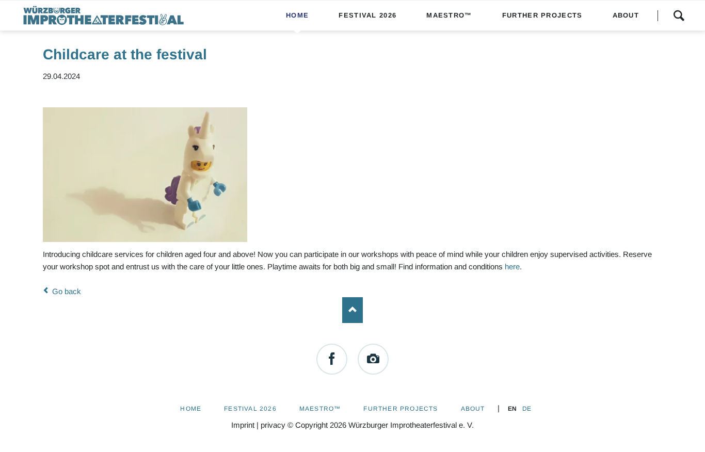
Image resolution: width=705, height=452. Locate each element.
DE (526, 408)
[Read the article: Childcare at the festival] (145, 174)
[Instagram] (373, 359)
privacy (273, 425)
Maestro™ (320, 408)
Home (190, 408)
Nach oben (352, 310)
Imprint (242, 425)
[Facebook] (331, 359)
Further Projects (400, 408)
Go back (66, 291)
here (512, 266)
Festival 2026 (250, 408)
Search (679, 15)
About (473, 408)
